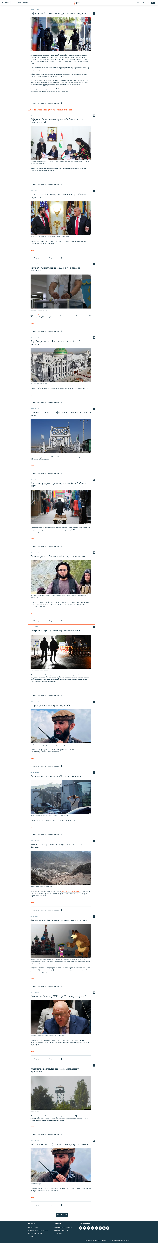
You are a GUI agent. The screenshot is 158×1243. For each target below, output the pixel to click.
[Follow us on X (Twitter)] (96, 1228)
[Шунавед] (148, 3)
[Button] (39, 103)
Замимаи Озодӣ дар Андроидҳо (63, 1227)
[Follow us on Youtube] (88, 1228)
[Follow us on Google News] (80, 1228)
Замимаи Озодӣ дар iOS (61, 1230)
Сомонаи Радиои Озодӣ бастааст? (38, 1230)
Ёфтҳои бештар (62, 1214)
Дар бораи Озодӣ (33, 1227)
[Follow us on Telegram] (100, 1228)
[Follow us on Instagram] (92, 1228)
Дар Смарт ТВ (58, 1233)
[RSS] (103, 1228)
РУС (138, 2)
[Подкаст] (107, 1228)
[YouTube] (143, 3)
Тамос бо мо (31, 1236)
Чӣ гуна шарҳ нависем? (35, 1233)
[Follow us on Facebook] (84, 1228)
